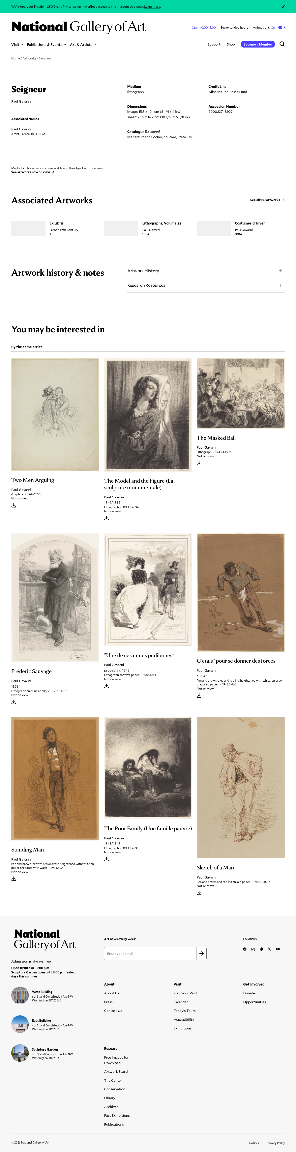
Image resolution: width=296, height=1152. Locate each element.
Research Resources (146, 285)
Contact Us (113, 1010)
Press (108, 1001)
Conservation (114, 1088)
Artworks (29, 58)
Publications (114, 1124)
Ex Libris (57, 223)
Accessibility (184, 1019)
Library (109, 1097)
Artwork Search (116, 1071)
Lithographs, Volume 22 (161, 223)
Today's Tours (185, 1010)
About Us (111, 993)
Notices (254, 1143)
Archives (111, 1106)
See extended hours (234, 27)
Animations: (264, 27)
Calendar (181, 1001)
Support (214, 44)
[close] (283, 6)
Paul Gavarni (21, 129)
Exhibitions (182, 1028)
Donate (249, 993)
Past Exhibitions (117, 1115)
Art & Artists (81, 44)
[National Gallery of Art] (43, 938)
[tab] (26, 347)
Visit (15, 44)
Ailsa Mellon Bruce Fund (227, 91)
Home (15, 58)
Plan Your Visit (185, 993)
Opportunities (254, 1001)
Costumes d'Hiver (250, 223)
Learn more (152, 6)
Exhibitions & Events (44, 44)
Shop (231, 44)
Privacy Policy (276, 1143)
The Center (113, 1080)
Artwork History (143, 270)
